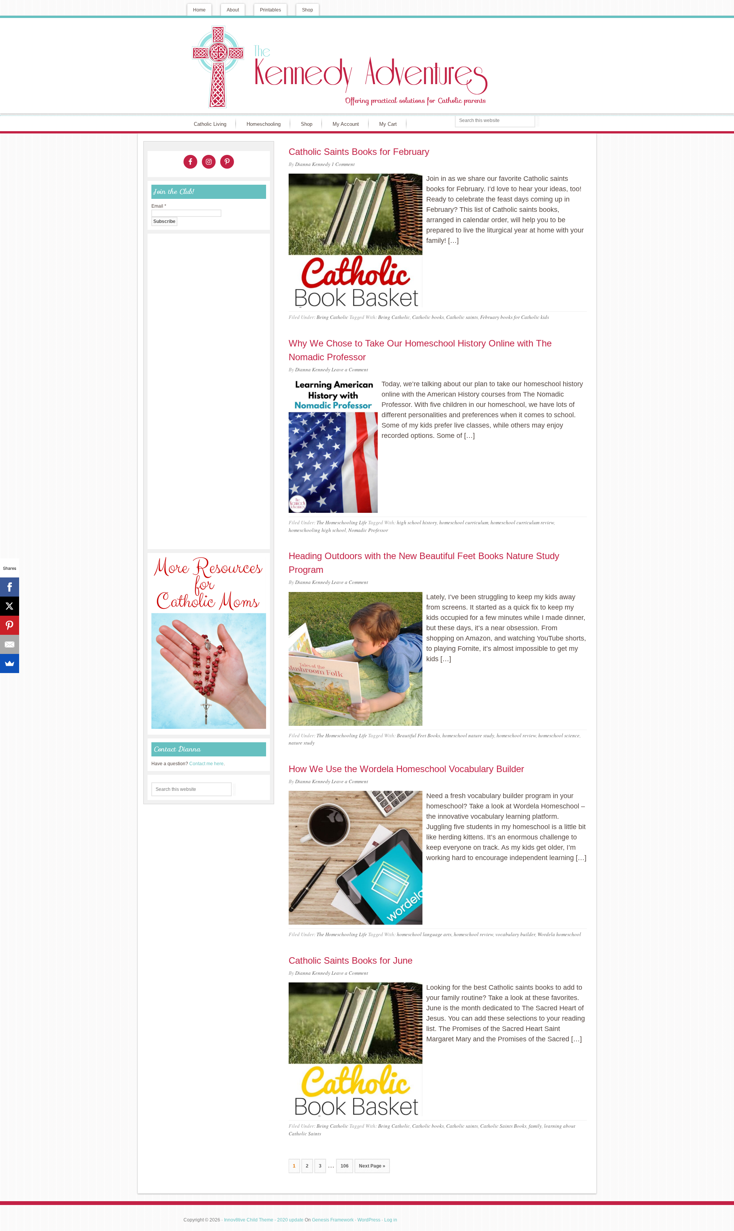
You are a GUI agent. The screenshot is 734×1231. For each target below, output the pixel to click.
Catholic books (428, 317)
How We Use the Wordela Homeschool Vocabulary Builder (406, 769)
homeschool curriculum (463, 522)
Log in (390, 1220)
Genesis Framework (333, 1220)
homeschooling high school (317, 530)
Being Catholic (332, 317)
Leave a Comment (349, 369)
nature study (302, 742)
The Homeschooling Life (342, 522)
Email (158, 206)
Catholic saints (462, 317)
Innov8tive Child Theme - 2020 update (264, 1220)
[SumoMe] (9, 663)
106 (345, 1166)
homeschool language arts (424, 934)
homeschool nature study (468, 735)
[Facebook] (9, 587)
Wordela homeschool (559, 934)
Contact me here (206, 763)
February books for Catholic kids (514, 317)
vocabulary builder (515, 934)
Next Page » (372, 1166)
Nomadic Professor (368, 530)
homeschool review (516, 735)
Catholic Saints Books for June (350, 960)
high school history (417, 522)
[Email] (9, 644)
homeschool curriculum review (522, 522)
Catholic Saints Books (503, 1125)
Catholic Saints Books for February (359, 151)
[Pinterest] (9, 625)
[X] (9, 606)
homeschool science (559, 735)
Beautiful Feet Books (418, 735)
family (535, 1125)
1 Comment (343, 164)
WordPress (368, 1220)
